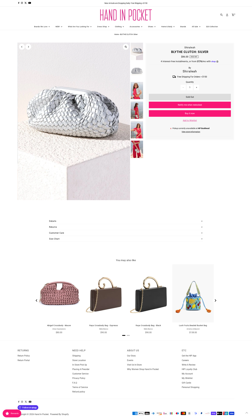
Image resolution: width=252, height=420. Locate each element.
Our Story (131, 355)
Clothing (118, 27)
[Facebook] (19, 3)
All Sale (195, 27)
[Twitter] (25, 3)
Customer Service (80, 373)
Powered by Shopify (59, 414)
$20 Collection (212, 27)
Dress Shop (102, 27)
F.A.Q (74, 383)
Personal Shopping (190, 387)
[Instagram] (21, 3)
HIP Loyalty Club (189, 369)
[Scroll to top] (246, 412)
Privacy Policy (78, 378)
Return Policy (24, 355)
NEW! (58, 27)
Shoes (151, 27)
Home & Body (167, 27)
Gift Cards (186, 383)
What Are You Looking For (79, 27)
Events (130, 360)
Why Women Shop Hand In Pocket (143, 369)
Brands (183, 27)
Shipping (76, 355)
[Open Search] (221, 15)
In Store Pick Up (79, 365)
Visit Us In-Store (134, 365)
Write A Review (188, 365)
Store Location (79, 360)
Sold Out (190, 97)
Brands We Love (41, 27)
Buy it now (190, 113)
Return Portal (24, 360)
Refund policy (78, 391)
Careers (185, 360)
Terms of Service (80, 387)
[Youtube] (30, 3)
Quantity (190, 82)
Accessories (135, 27)
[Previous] (22, 47)
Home (116, 34)
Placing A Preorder (80, 369)
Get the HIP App (189, 355)
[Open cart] (233, 15)
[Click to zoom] (126, 47)
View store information (191, 132)
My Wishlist (187, 378)
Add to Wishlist (190, 120)
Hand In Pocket (42, 414)
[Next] (28, 47)
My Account (187, 373)
